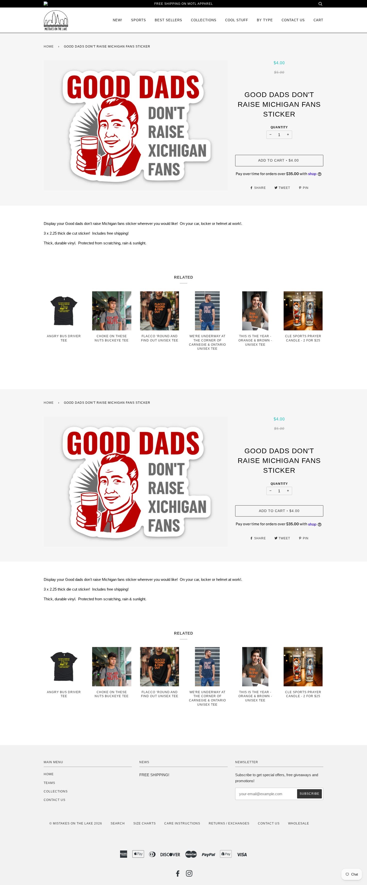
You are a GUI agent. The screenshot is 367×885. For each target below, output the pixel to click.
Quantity (279, 127)
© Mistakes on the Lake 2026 (75, 823)
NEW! (117, 20)
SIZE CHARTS (144, 823)
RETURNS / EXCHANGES (229, 823)
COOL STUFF (236, 20)
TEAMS (49, 783)
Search (118, 823)
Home (49, 46)
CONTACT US (54, 800)
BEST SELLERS (168, 20)
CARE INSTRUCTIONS (182, 823)
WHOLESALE (298, 823)
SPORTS (138, 20)
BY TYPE (265, 20)
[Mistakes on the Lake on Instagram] (189, 875)
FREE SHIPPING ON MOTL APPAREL (183, 4)
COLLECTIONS (203, 20)
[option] (136, 125)
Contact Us (293, 20)
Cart (318, 20)
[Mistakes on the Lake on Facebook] (178, 875)
